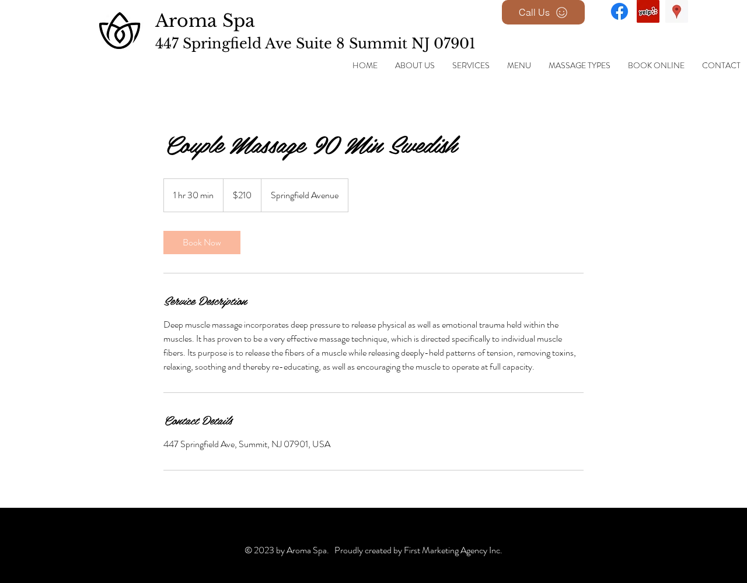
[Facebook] (619, 11)
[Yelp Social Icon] (648, 11)
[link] (201, 242)
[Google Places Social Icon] (676, 11)
